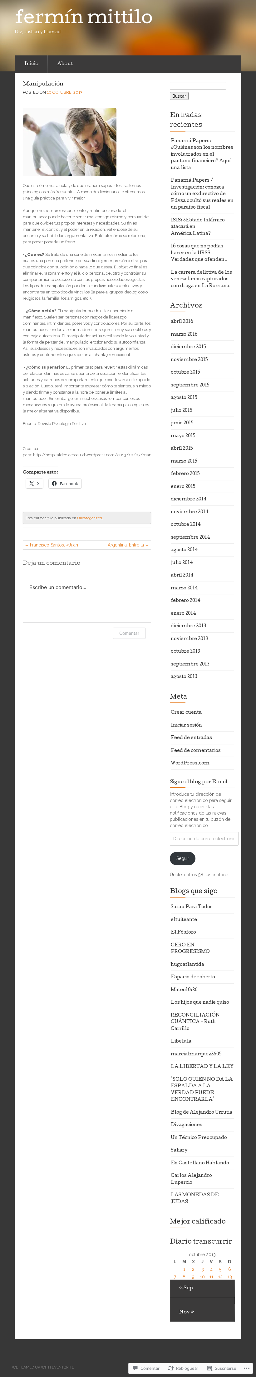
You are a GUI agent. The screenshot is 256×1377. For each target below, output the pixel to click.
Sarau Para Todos (192, 907)
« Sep (186, 1288)
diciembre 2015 (188, 347)
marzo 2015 (184, 461)
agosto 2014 (184, 550)
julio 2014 (182, 563)
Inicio (31, 64)
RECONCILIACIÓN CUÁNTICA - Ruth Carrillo (195, 1022)
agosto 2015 (184, 398)
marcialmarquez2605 (196, 1054)
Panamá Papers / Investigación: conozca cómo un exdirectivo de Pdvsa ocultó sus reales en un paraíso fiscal (202, 194)
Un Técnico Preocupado (199, 1138)
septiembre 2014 (190, 538)
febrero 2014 (185, 601)
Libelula (181, 1041)
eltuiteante (184, 920)
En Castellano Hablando (200, 1163)
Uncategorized (89, 518)
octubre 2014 (186, 525)
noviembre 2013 (189, 639)
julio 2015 (181, 411)
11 (211, 1276)
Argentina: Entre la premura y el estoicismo (119, 546)
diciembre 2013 (188, 626)
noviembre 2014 (190, 512)
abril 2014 (182, 575)
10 (202, 1276)
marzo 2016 (184, 335)
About (65, 64)
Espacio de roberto (193, 977)
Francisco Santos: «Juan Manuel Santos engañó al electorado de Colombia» (56, 546)
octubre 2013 (185, 652)
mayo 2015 (183, 436)
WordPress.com (190, 763)
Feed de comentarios (196, 751)
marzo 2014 (184, 588)
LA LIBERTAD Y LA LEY (202, 1067)
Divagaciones (186, 1125)
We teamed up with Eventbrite (43, 1367)
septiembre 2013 (190, 664)
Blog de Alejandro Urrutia (201, 1112)
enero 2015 (183, 487)
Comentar (129, 633)
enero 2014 (183, 614)
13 (230, 1276)
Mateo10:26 (184, 990)
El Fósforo (183, 932)
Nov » (186, 1312)
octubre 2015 (185, 372)
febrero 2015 (185, 474)
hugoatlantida (187, 965)
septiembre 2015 (190, 385)
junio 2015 (182, 423)
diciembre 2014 (189, 499)
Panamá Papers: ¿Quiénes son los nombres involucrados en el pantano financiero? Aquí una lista (202, 154)
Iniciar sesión (186, 725)
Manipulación (43, 84)
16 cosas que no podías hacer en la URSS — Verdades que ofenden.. (199, 253)
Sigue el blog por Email (199, 782)
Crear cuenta (186, 713)
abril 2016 (182, 322)
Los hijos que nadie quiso (200, 1003)
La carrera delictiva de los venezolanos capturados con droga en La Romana (201, 279)
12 (220, 1276)
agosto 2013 (184, 677)
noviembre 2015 (189, 360)
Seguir (182, 858)
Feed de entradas (191, 738)
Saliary (179, 1150)
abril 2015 (182, 449)
